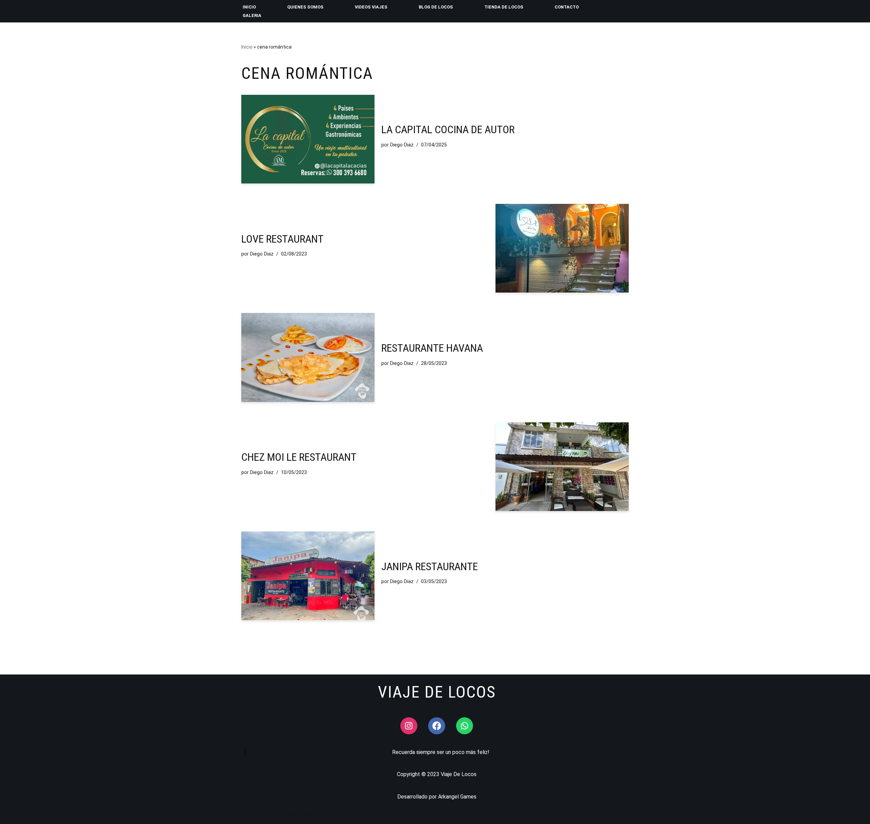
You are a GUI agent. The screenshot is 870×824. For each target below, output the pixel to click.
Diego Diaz (402, 145)
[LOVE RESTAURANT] (562, 248)
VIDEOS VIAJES (371, 7)
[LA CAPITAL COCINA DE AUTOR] (308, 139)
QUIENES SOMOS (305, 7)
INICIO (249, 7)
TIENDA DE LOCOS (503, 7)
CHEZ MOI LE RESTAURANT (298, 457)
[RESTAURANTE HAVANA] (308, 357)
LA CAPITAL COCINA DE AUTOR (448, 129)
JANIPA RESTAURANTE (429, 566)
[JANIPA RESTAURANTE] (308, 575)
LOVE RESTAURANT (282, 238)
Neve (247, 815)
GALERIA (252, 15)
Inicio (247, 47)
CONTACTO (567, 7)
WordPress (316, 815)
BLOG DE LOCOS (436, 7)
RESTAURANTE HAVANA (432, 347)
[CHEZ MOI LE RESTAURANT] (562, 466)
